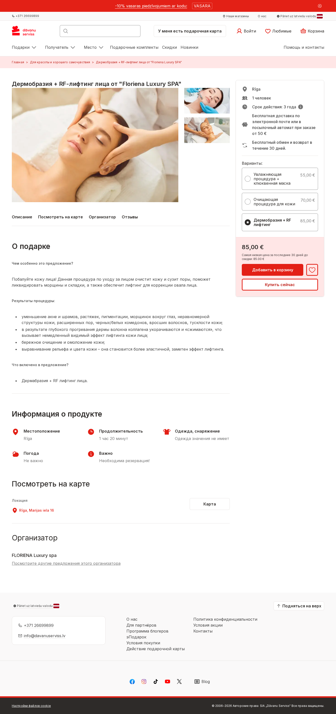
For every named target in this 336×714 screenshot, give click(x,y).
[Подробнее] (301, 107)
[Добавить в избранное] (312, 270)
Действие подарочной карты (155, 648)
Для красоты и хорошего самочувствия (60, 62)
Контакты (203, 631)
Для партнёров (141, 625)
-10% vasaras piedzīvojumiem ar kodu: (151, 5)
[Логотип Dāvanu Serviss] (29, 32)
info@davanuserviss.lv (44, 635)
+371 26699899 (39, 625)
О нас (131, 619)
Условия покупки (143, 642)
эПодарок (136, 636)
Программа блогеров (147, 631)
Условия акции (208, 625)
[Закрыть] (319, 5)
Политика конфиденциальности (225, 619)
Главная (18, 62)
